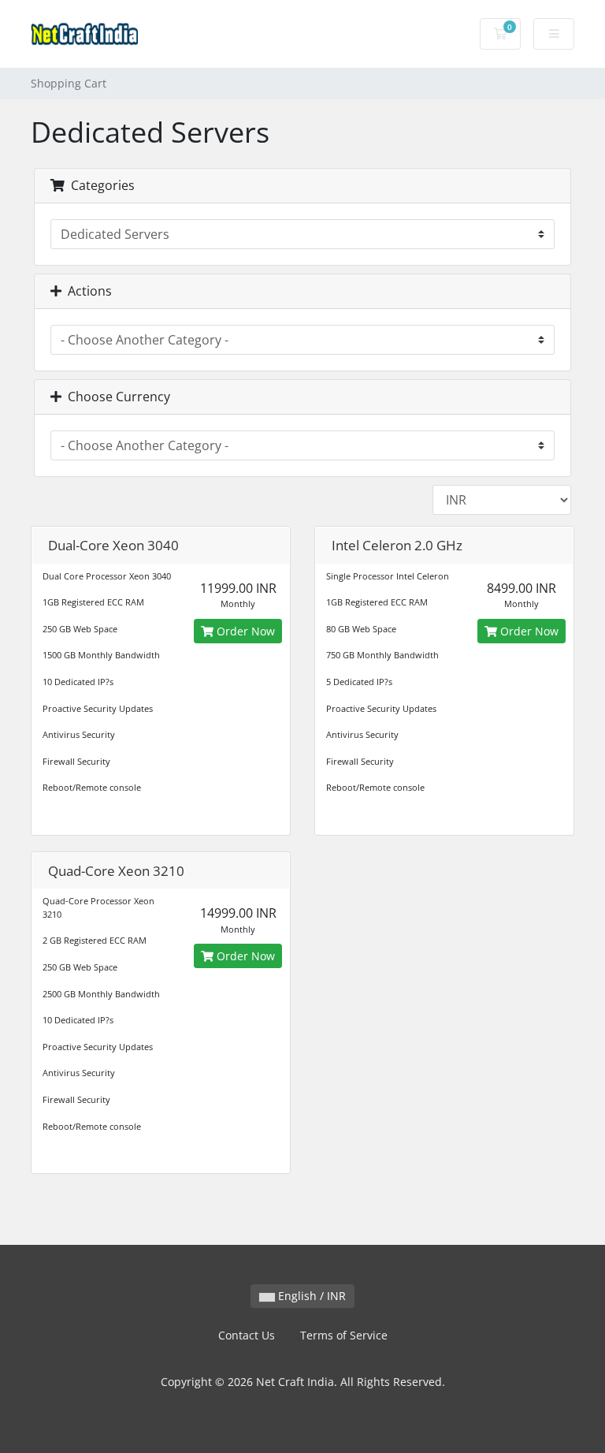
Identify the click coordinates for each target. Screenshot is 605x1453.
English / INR (310, 1295)
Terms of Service (344, 1335)
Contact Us (246, 1335)
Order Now (244, 631)
